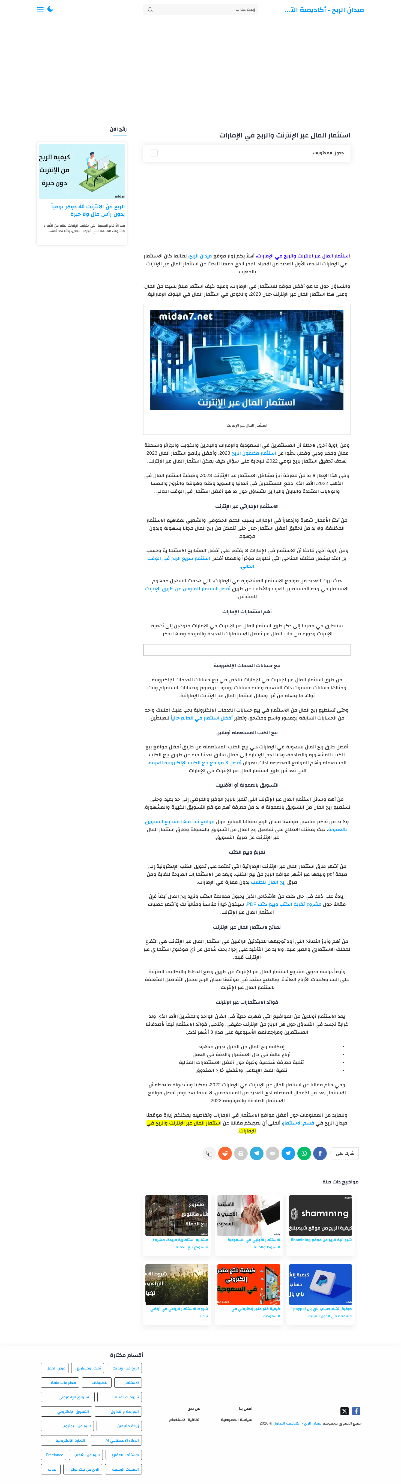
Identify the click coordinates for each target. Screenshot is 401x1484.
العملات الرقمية (125, 1469)
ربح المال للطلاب (268, 882)
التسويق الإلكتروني (75, 1397)
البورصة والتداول (125, 1411)
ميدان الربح (200, 256)
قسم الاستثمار (298, 1123)
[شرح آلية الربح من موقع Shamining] (320, 1215)
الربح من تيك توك (85, 1469)
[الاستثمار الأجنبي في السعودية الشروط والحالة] (248, 1215)
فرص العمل (56, 1368)
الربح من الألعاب (87, 1455)
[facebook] (356, 1411)
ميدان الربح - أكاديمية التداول (323, 9)
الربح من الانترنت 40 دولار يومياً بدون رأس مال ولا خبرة (88, 210)
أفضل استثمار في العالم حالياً (202, 718)
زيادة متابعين (128, 1426)
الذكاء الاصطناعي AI (122, 1440)
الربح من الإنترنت (125, 1368)
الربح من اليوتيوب (76, 1426)
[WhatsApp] (305, 1156)
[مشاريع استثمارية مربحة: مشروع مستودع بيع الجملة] (176, 1215)
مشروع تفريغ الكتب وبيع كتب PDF (284, 904)
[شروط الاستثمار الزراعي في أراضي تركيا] (176, 1284)
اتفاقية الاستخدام (184, 1419)
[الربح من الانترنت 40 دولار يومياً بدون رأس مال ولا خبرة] (82, 171)
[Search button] (150, 9)
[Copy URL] (210, 1156)
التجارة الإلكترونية (70, 1440)
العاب (53, 1469)
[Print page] (242, 1156)
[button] (50, 9)
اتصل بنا (245, 1408)
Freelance (54, 1455)
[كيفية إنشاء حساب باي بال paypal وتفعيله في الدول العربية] (320, 1284)
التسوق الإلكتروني (73, 1411)
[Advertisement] (200, 73)
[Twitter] (289, 1156)
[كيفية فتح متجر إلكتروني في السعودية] (248, 1284)
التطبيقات (100, 1382)
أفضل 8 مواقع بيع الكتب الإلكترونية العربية (195, 762)
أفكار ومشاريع (89, 1368)
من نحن (193, 1408)
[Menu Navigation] (40, 9)
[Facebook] (321, 1156)
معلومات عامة (63, 1382)
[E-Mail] (274, 1156)
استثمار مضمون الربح (254, 453)
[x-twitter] (344, 1411)
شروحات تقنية (127, 1397)
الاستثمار (131, 1382)
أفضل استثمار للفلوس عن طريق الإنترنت (188, 588)
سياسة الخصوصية (236, 1419)
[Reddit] (226, 1156)
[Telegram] (258, 1156)
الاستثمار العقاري (124, 1455)
